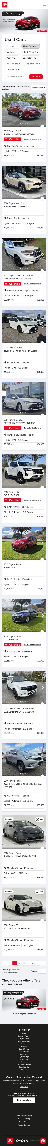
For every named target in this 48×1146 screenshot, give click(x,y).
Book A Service (24, 1051)
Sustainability (24, 1067)
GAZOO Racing (24, 1119)
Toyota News (24, 1039)
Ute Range (24, 1062)
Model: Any (13, 52)
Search (36, 76)
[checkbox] (42, 126)
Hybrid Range (24, 1057)
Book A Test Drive (24, 1041)
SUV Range (24, 1059)
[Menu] (44, 4)
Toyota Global (24, 1122)
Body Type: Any (32, 52)
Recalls (24, 1046)
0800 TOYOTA (24, 1083)
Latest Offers (24, 1049)
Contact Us (24, 1087)
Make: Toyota (30, 46)
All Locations (14, 63)
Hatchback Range (24, 1064)
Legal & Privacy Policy (24, 1115)
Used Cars (24, 1054)
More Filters (13, 69)
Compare (24, 1044)
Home (24, 1033)
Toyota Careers (24, 1125)
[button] (43, 1141)
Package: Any (33, 63)
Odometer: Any (31, 57)
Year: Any (12, 57)
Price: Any (12, 46)
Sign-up (24, 1069)
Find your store (24, 1100)
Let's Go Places (24, 1036)
